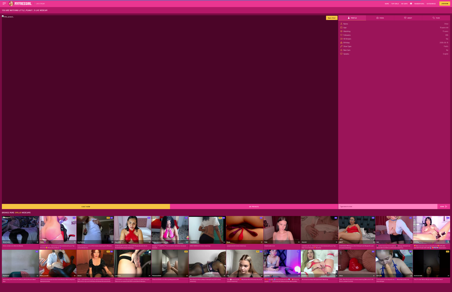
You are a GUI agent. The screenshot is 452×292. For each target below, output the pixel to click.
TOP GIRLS (395, 4)
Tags (438, 18)
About (409, 18)
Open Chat (332, 18)
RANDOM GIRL (419, 4)
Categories (431, 4)
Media (382, 18)
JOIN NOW (444, 3)
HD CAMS (404, 4)
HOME (387, 4)
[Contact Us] (411, 3)
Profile (354, 18)
